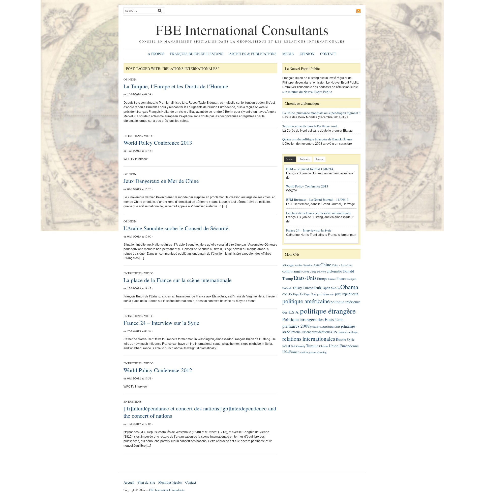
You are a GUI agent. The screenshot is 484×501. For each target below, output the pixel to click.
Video (149, 136)
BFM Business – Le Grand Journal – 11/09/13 (317, 199)
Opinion (307, 53)
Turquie (312, 345)
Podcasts (305, 159)
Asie (316, 265)
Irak (317, 287)
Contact (328, 53)
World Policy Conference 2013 (158, 142)
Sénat (286, 346)
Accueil (129, 482)
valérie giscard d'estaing (313, 352)
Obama (349, 287)
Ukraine (323, 346)
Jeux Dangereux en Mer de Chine (161, 180)
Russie (341, 339)
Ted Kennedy (298, 346)
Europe (322, 278)
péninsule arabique (348, 332)
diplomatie (334, 271)
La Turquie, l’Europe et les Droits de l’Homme (176, 86)
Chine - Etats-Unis (342, 265)
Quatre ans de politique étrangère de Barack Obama (317, 139)
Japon (326, 288)
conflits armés (292, 271)
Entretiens (133, 136)
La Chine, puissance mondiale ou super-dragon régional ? (321, 112)
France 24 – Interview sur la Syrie (161, 322)
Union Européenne (344, 345)
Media (288, 53)
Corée (305, 271)
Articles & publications (253, 53)
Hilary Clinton (303, 288)
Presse (319, 159)
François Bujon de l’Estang (196, 53)
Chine (325, 264)
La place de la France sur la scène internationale (178, 280)
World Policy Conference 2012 (158, 370)
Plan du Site (146, 482)
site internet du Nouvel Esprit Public (307, 91)
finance (332, 279)
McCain (335, 288)
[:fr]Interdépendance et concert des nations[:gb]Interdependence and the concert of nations (200, 412)
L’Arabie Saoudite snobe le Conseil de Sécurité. (177, 228)
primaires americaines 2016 (325, 326)
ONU (285, 294)
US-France (290, 351)
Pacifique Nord (308, 294)
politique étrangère (328, 311)
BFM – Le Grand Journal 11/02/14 (309, 169)
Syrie (350, 339)
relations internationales (308, 338)
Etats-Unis (305, 277)
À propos (156, 53)
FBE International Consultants (242, 29)
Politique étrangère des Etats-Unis (313, 319)
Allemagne (288, 265)
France (341, 278)
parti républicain (346, 294)
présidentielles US (324, 332)
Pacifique (294, 294)
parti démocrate (325, 294)
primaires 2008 (296, 326)
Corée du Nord (318, 271)
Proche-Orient (301, 332)
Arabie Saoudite (304, 265)
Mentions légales (170, 482)
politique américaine (306, 301)
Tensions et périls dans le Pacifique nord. (310, 126)
